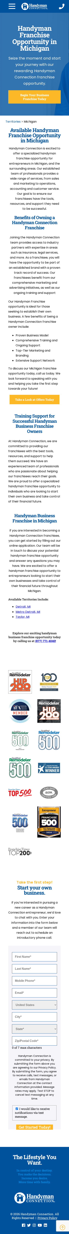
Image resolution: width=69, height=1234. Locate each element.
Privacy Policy (47, 1218)
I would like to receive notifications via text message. (32, 1112)
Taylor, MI (22, 617)
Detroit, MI (23, 607)
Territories (13, 121)
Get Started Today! (34, 1127)
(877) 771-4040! (45, 641)
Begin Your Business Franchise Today (34, 97)
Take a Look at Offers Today (34, 399)
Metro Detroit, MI (28, 612)
